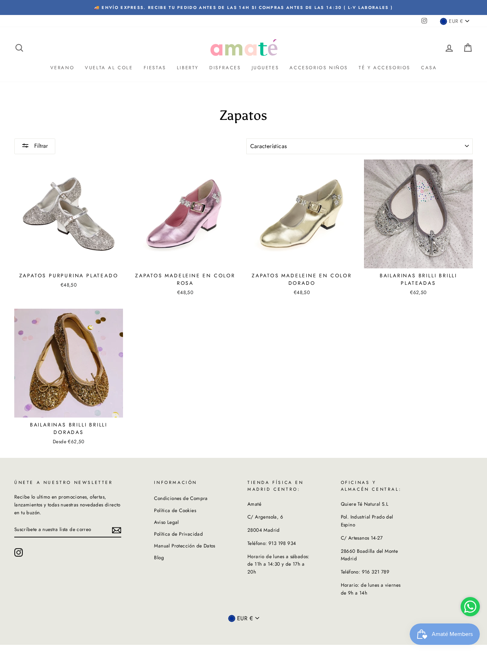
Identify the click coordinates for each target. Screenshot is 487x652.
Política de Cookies (175, 510)
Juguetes (265, 67)
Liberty (188, 67)
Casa (429, 67)
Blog (159, 557)
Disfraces (225, 67)
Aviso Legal (166, 522)
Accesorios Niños (318, 67)
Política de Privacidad (178, 533)
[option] (243, 7)
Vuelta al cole (109, 67)
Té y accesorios (384, 67)
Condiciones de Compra (180, 498)
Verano (62, 67)
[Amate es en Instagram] (18, 552)
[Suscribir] (116, 529)
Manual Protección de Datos (184, 545)
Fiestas (155, 67)
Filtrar (40, 146)
